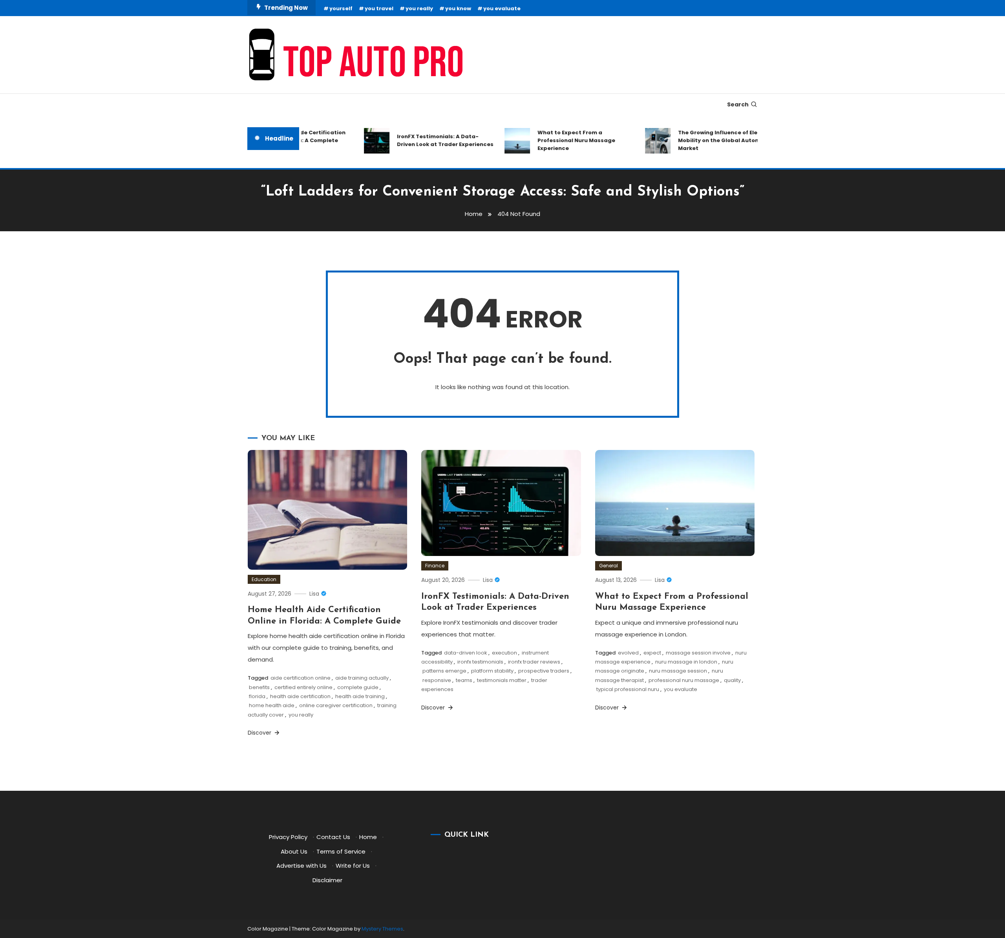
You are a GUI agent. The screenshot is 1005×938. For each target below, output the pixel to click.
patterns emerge (444, 671)
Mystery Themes (382, 929)
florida (257, 696)
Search (738, 104)
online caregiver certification (336, 705)
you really (419, 8)
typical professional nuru (627, 689)
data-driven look (465, 652)
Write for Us (353, 865)
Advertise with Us (301, 865)
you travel (379, 8)
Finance (434, 565)
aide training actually (362, 678)
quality (732, 680)
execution (504, 652)
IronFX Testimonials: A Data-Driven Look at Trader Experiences (433, 140)
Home (368, 837)
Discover (260, 733)
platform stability (492, 671)
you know (458, 8)
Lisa (314, 594)
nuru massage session (678, 671)
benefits (259, 687)
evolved (628, 652)
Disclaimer (327, 880)
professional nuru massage (684, 680)
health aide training (360, 696)
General (608, 565)
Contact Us (333, 837)
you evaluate (502, 8)
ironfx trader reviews (534, 662)
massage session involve (698, 652)
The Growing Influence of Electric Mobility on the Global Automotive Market (714, 140)
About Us (294, 851)
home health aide (271, 705)
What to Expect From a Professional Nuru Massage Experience (564, 140)
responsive (436, 680)
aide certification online (300, 678)
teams (464, 680)
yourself (341, 8)
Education (264, 579)
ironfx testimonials (480, 662)
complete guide (357, 687)
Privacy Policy (288, 837)
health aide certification (300, 696)
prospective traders (543, 671)
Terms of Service (340, 851)
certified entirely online (303, 687)
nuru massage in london (686, 662)
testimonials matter (501, 680)
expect (652, 652)
